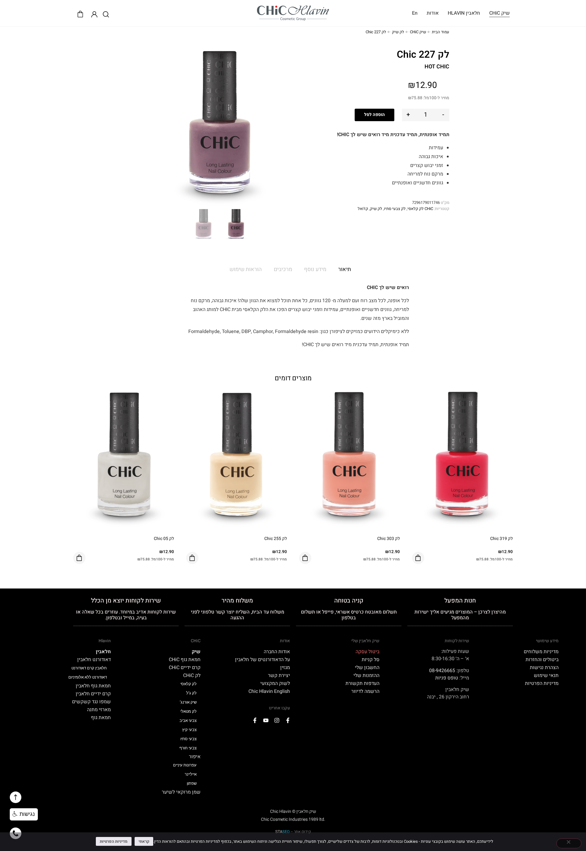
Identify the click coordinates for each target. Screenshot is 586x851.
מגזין (285, 667)
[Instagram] (276, 720)
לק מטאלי (188, 711)
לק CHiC (191, 675)
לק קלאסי (188, 684)
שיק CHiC (499, 13)
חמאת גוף (101, 717)
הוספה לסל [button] (418, 558)
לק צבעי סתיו (395, 209)
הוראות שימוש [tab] (246, 269)
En (415, 13)
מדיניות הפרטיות (542, 683)
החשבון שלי (367, 667)
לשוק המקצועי (275, 683)
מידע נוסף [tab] (315, 269)
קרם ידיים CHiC (184, 667)
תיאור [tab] (344, 269)
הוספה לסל (374, 114)
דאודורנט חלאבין (94, 659)
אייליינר (191, 774)
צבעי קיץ (189, 729)
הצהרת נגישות (544, 667)
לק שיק (398, 32)
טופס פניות (446, 678)
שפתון (192, 783)
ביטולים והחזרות (542, 659)
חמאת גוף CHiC (184, 659)
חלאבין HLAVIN (464, 13)
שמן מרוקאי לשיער (181, 792)
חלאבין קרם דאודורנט (89, 668)
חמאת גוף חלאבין (93, 686)
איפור (194, 756)
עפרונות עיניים (185, 765)
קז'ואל (363, 209)
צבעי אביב (188, 720)
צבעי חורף (188, 748)
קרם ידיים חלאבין (93, 693)
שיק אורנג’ (188, 702)
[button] (24, 814)
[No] (568, 843)
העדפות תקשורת (362, 683)
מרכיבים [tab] (283, 269)
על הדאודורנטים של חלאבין (262, 659)
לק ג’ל (191, 693)
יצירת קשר (279, 675)
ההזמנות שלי (366, 675)
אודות (433, 13)
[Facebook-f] (287, 720)
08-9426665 (442, 670)
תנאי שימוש (546, 675)
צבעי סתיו (188, 739)
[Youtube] (265, 720)
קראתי (144, 841)
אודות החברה (277, 651)
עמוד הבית (440, 32)
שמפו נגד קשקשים (91, 701)
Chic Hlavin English (269, 691)
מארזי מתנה (99, 709)
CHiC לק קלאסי (420, 209)
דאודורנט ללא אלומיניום (87, 677)
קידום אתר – (293, 832)
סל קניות (370, 659)
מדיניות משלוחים (541, 651)
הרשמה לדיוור (365, 691)
